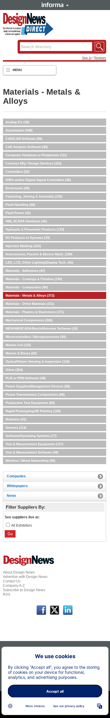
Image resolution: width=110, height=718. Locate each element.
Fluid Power (18, 213)
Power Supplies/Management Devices (38, 386)
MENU (17, 70)
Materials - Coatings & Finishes (34, 279)
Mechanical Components (29, 320)
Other (14, 370)
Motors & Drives (21, 353)
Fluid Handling (20, 204)
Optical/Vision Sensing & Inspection (38, 361)
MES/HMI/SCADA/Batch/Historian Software (42, 328)
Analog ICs (17, 122)
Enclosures (18, 188)
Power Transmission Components (35, 394)
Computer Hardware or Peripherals (36, 155)
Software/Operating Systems (31, 436)
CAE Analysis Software (27, 147)
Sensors (16, 427)
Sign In (87, 58)
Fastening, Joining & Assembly (34, 196)
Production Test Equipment (30, 403)
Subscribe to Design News (24, 590)
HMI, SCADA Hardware (26, 221)
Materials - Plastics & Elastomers (35, 312)
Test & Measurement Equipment (34, 444)
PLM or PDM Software (26, 378)
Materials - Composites (27, 287)
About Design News (19, 572)
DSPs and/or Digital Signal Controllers (38, 180)
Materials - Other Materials (30, 303)
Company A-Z (14, 586)
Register (100, 58)
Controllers (18, 171)
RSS (6, 594)
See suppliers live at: (22, 517)
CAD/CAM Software (24, 138)
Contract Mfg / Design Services (34, 163)
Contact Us (12, 581)
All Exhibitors (21, 525)
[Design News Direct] (28, 35)
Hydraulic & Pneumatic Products (35, 229)
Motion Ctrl (18, 345)
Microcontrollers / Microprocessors (36, 337)
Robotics (16, 419)
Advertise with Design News (25, 577)
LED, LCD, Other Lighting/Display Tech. (39, 262)
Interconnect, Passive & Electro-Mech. (39, 254)
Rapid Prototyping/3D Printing (33, 411)
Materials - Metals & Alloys (30, 295)
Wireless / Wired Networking (30, 460)
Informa (55, 4)
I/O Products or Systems (28, 237)
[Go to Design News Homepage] (29, 565)
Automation (19, 130)
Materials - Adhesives (25, 270)
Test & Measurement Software (32, 452)
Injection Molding (23, 246)
